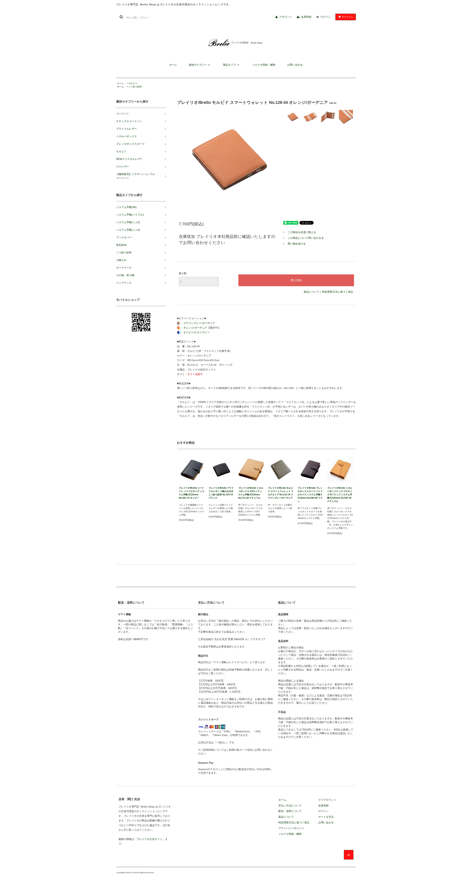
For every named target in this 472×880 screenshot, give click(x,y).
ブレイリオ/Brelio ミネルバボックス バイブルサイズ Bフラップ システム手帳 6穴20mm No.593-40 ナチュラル (339, 495)
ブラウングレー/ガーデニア (199, 323)
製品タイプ (229, 64)
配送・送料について (290, 811)
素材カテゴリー (198, 64)
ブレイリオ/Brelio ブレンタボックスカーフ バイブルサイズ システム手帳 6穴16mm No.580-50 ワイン (310, 495)
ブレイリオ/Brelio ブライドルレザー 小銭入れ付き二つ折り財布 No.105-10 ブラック (221, 493)
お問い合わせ (295, 64)
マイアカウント (327, 799)
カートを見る (326, 816)
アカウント (285, 16)
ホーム (173, 64)
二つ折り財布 (135, 86)
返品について (311, 291)
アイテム (347, 16)
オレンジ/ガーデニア (195, 327)
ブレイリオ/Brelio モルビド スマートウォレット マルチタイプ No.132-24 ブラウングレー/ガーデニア (280, 493)
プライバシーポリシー (291, 828)
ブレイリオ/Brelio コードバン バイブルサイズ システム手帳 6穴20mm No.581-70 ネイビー (191, 493)
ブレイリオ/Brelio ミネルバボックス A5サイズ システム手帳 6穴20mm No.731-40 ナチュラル (250, 493)
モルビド (133, 83)
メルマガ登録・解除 (263, 64)
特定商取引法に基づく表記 (337, 291)
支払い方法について (290, 805)
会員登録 (306, 16)
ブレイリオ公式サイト (149, 839)
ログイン (325, 16)
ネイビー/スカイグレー (196, 332)
